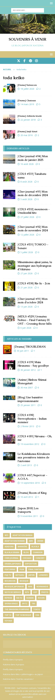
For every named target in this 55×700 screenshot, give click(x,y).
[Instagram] (36, 61)
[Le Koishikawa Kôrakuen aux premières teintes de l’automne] (9, 456)
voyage (8, 620)
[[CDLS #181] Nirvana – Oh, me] (9, 439)
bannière (22, 546)
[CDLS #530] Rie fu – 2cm (34, 283)
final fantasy (35, 569)
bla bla (35, 546)
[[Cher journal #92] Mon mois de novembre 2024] (9, 229)
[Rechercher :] (27, 10)
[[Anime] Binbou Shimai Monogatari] (9, 382)
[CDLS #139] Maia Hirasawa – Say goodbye (33, 363)
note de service (13, 592)
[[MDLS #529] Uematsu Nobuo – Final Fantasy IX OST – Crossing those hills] (9, 318)
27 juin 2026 (26, 273)
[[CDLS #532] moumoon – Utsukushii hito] (9, 212)
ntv (27, 592)
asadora (9, 546)
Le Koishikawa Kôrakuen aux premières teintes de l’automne (34, 457)
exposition (31, 563)
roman (30, 598)
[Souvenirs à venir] (27, 31)
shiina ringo (11, 603)
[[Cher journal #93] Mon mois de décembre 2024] (9, 194)
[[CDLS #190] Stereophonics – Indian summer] (9, 417)
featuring (10, 569)
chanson (37, 552)
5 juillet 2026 (26, 252)
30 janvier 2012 (28, 369)
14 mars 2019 (27, 104)
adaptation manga (22, 535)
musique (24, 581)
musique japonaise (14, 586)
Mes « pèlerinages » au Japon (29, 674)
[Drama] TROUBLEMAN (30, 346)
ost (35, 592)
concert (40, 558)
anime (40, 541)
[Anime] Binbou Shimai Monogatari (32, 381)
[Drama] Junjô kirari (27, 131)
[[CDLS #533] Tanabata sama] (9, 176)
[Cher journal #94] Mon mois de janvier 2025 (33, 157)
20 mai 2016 (26, 135)
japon (31, 575)
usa (37, 615)
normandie (42, 586)
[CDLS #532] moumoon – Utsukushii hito (34, 210)
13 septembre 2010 (30, 482)
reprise (8, 598)
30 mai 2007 (26, 387)
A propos (18, 659)
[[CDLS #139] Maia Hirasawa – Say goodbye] (9, 365)
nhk (30, 586)
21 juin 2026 (26, 287)
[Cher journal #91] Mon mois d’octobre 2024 (33, 300)
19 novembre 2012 (29, 444)
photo (44, 592)
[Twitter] (18, 61)
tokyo (36, 609)
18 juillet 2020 (27, 88)
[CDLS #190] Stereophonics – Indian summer (32, 418)
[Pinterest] (30, 61)
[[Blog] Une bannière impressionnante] (9, 398)
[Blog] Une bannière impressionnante (30, 399)
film (22, 569)
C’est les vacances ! (25, 679)
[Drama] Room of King (32, 493)
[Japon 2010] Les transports (28, 510)
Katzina (6, 664)
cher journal (11, 558)
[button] (50, 3)
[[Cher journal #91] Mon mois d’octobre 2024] (9, 301)
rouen (41, 598)
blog (26, 552)
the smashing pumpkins (17, 609)
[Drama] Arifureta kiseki (30, 116)
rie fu (19, 598)
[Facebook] (24, 61)
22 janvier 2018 (28, 119)
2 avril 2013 (26, 465)
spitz (24, 603)
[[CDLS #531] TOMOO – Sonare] (9, 247)
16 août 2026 (27, 164)
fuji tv (8, 575)
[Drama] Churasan (27, 100)
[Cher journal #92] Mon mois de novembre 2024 (33, 228)
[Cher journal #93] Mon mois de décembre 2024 (33, 193)
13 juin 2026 (26, 306)
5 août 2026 (26, 199)
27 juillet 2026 (27, 217)
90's (6, 535)
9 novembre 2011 (29, 516)
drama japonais (13, 563)
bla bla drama (12, 552)
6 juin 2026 (25, 327)
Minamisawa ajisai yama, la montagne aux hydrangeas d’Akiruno (35, 265)
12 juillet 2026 (27, 234)
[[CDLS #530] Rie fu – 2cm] (9, 286)
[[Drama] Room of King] (9, 495)
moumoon (10, 581)
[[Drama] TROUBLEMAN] (7, 349)
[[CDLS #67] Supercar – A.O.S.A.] (9, 478)
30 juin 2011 (23, 350)
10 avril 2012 (26, 496)
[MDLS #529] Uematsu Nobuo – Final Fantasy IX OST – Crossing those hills (35, 320)
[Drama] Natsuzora (27, 85)
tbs (33, 603)
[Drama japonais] (9, 88)
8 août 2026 (26, 181)
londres (43, 575)
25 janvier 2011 (28, 405)
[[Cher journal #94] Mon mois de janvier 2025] (9, 159)
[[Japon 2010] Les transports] (9, 510)
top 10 (8, 615)
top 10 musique (23, 615)
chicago (27, 558)
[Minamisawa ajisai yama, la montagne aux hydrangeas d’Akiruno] (9, 264)
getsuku (19, 575)
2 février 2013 (27, 426)
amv (31, 541)
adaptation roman (15, 541)
